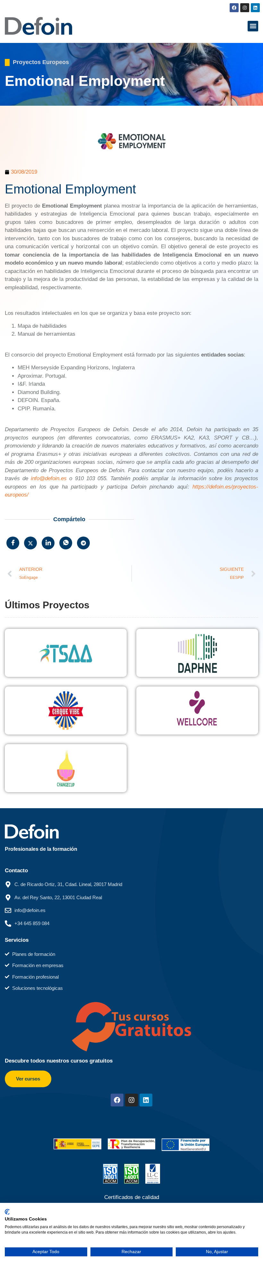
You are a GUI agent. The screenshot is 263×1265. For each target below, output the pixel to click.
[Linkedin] (255, 7)
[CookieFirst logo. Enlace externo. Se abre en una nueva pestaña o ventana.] (7, 1212)
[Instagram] (244, 7)
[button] (253, 26)
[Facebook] (234, 7)
